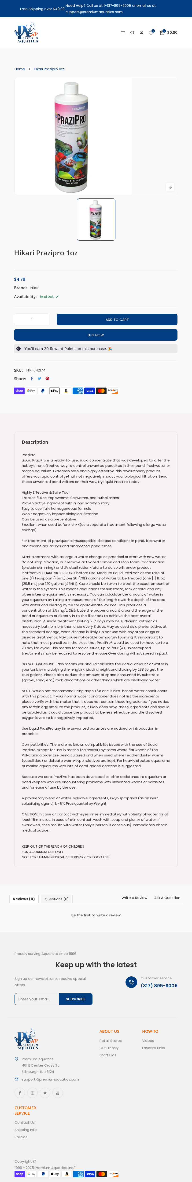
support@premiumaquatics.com (94, 11)
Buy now (96, 335)
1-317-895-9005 (117, 5)
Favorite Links (153, 1047)
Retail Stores (111, 1040)
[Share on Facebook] (32, 378)
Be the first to (96, 915)
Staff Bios (108, 1055)
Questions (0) (57, 899)
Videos (148, 1040)
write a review (108, 915)
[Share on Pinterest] (47, 378)
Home (20, 69)
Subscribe (75, 999)
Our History (109, 1047)
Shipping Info (26, 1129)
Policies (21, 1136)
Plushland (97, 1167)
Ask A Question (167, 897)
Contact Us (25, 1122)
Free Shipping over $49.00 (42, 8)
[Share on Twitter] (39, 378)
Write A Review (134, 897)
